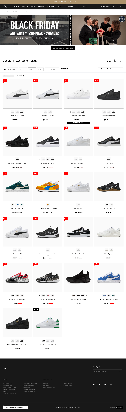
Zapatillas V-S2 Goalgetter (17, 299)
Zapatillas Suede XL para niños (109, 299)
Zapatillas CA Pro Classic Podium (17, 344)
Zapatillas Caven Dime (17, 115)
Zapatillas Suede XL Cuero (17, 254)
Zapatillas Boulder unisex (78, 299)
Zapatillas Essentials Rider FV (48, 208)
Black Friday (16, 12)
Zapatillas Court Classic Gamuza (78, 254)
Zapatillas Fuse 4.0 (108, 208)
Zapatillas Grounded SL (48, 115)
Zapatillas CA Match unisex (48, 344)
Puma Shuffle (109, 163)
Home (8, 12)
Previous (9, 112)
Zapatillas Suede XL (17, 208)
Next (25, 112)
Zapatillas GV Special (78, 208)
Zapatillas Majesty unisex (108, 254)
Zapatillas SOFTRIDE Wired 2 (17, 163)
